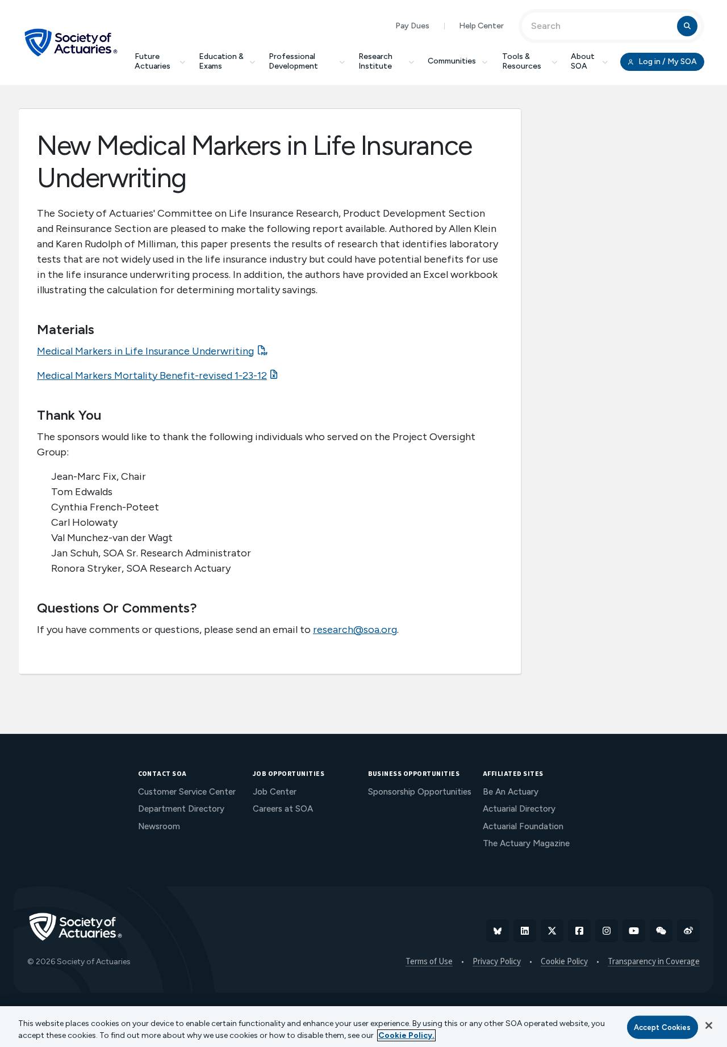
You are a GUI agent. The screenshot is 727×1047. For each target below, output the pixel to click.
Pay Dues (412, 26)
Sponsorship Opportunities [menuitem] (419, 792)
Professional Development (293, 61)
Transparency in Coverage (654, 962)
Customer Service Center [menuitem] (187, 792)
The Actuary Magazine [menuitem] (526, 843)
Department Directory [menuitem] (181, 809)
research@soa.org (355, 629)
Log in (667, 61)
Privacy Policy (497, 962)
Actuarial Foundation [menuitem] (523, 826)
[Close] (708, 1025)
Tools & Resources (521, 61)
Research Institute (375, 61)
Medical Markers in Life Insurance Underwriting (145, 351)
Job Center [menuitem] (274, 792)
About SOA (583, 61)
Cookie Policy (564, 962)
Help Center (481, 26)
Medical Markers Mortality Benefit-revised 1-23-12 (152, 375)
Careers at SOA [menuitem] (283, 809)
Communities (452, 61)
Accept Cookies (662, 1027)
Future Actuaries (152, 61)
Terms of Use (429, 962)
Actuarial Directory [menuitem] (519, 809)
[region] (363, 1026)
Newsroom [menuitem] (159, 826)
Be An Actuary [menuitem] (510, 792)
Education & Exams (221, 61)
